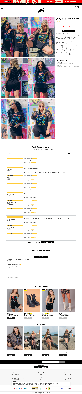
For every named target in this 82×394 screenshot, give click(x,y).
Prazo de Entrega (68, 375)
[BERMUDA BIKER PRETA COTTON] (15, 300)
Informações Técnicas (68, 57)
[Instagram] (13, 381)
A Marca (41, 374)
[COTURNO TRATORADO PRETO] (32, 300)
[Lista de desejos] (78, 7)
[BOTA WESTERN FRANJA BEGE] (67, 300)
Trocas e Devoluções (68, 378)
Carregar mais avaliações (34, 242)
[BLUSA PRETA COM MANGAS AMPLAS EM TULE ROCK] (50, 338)
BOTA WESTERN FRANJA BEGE (64, 315)
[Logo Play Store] (37, 367)
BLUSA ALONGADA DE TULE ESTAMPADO (31, 353)
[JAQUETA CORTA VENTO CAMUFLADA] (15, 338)
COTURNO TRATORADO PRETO (29, 315)
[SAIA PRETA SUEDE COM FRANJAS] (50, 300)
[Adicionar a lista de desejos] (53, 18)
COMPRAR (11, 317)
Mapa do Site (41, 375)
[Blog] (15, 381)
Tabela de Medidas (68, 379)
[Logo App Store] (44, 367)
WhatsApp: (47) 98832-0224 (15, 375)
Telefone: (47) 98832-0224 (15, 374)
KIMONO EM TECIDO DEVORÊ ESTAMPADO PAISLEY (67, 353)
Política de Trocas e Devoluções (68, 60)
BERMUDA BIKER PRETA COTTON (12, 315)
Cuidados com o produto (67, 377)
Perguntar (41, 256)
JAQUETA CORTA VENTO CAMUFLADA (13, 353)
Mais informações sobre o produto (68, 33)
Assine (62, 362)
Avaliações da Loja (41, 379)
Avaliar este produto (48, 242)
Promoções (41, 377)
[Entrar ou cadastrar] (75, 7)
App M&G (41, 378)
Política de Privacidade (47, 384)
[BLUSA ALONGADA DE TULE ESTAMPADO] (32, 338)
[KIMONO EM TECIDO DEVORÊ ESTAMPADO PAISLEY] (67, 338)
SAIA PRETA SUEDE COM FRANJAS (47, 315)
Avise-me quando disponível (69, 30)
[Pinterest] (16, 381)
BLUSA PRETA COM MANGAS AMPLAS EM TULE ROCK (50, 353)
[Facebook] (11, 381)
